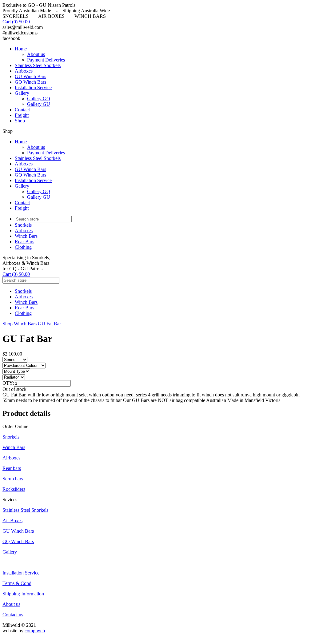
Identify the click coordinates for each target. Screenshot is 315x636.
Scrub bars (12, 478)
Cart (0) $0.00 (16, 21)
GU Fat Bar (49, 323)
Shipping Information (23, 593)
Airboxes (24, 71)
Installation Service (33, 87)
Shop (20, 120)
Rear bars (11, 468)
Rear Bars (24, 241)
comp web (35, 630)
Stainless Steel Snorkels (38, 65)
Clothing (23, 247)
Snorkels (23, 225)
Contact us (12, 614)
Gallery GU (38, 104)
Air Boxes (12, 520)
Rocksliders (13, 489)
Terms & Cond (16, 583)
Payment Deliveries (46, 59)
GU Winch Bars (30, 76)
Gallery (22, 93)
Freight (22, 115)
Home (21, 48)
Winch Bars (26, 236)
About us (36, 54)
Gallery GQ (38, 98)
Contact (22, 109)
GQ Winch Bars (30, 82)
